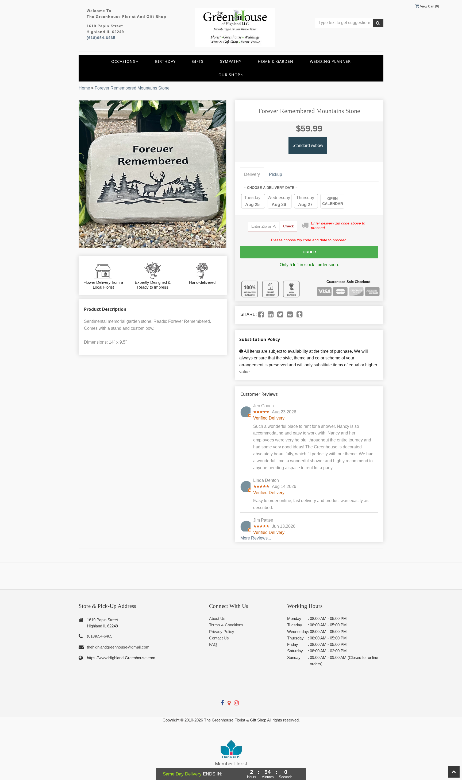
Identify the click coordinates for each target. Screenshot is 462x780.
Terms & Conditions (226, 625)
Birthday (165, 61)
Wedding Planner (330, 61)
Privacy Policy (221, 631)
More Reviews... (255, 538)
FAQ (213, 644)
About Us (217, 618)
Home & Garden (275, 61)
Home (84, 88)
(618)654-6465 (101, 38)
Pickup (275, 174)
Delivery (252, 174)
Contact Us (219, 638)
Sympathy (230, 61)
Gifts (197, 61)
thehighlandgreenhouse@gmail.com (118, 647)
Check (288, 226)
